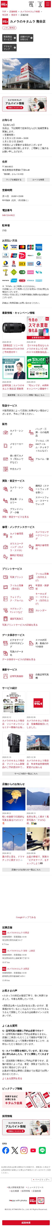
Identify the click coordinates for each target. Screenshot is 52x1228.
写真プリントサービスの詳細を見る (20, 625)
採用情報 (26, 1191)
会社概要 (15, 1191)
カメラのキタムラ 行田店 (18, 933)
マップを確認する (13, 180)
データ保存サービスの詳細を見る (18, 659)
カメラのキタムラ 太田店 (18, 969)
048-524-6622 (8, 215)
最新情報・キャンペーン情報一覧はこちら (26, 395)
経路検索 (26, 1222)
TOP (4, 12)
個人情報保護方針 (16, 1187)
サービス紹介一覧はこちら (26, 774)
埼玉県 (5, 15)
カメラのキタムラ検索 (30, 12)
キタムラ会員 (40, 2)
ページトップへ (42, 1179)
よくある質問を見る (12, 1078)
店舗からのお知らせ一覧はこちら (26, 870)
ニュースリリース (35, 1187)
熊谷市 (14, 15)
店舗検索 (31, 2)
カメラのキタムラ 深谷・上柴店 (21, 951)
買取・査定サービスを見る (15, 517)
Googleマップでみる (26, 917)
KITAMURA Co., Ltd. (20, 1209)
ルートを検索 (38, 180)
